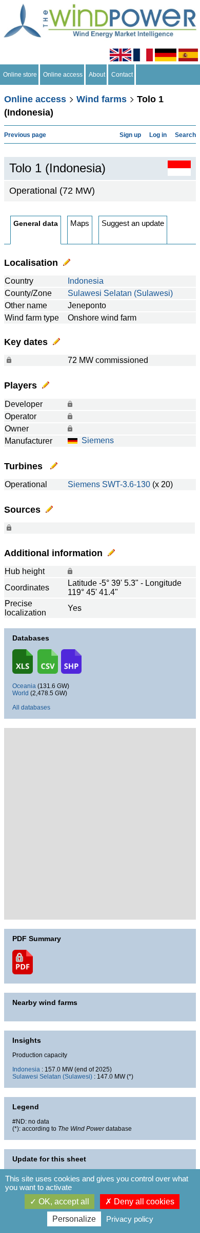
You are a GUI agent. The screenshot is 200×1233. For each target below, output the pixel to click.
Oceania (24, 686)
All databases (31, 707)
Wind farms (101, 99)
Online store (20, 74)
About (97, 74)
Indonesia (86, 281)
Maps (79, 223)
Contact (122, 74)
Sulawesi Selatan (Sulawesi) (120, 293)
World (20, 693)
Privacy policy (129, 1219)
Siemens (98, 440)
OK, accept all (62, 1201)
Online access (63, 74)
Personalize (74, 1219)
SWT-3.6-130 (126, 484)
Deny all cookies (143, 1201)
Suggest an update (133, 223)
